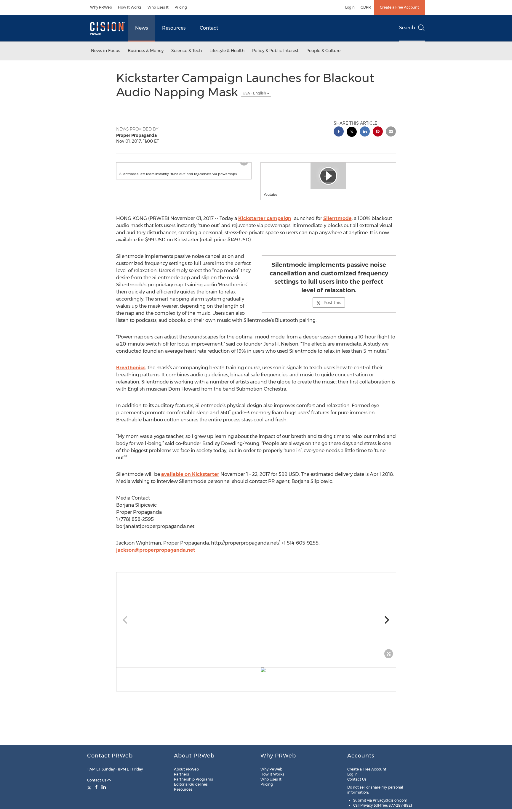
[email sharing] (391, 132)
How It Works (130, 7)
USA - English (255, 93)
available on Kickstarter (190, 474)
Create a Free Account (399, 7)
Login (350, 7)
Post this (332, 302)
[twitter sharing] (352, 132)
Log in (352, 774)
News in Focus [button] (105, 50)
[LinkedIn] (104, 787)
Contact (209, 28)
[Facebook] (96, 787)
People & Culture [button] (323, 50)
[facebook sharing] (339, 132)
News (141, 28)
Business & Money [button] (146, 50)
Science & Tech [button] (186, 50)
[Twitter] (90, 787)
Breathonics (130, 367)
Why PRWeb (101, 7)
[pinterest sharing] (378, 132)
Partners (181, 774)
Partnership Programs (193, 779)
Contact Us (97, 780)
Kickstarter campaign (264, 218)
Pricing (181, 7)
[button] (184, 168)
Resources (173, 28)
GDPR (366, 7)
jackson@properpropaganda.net (155, 550)
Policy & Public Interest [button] (275, 50)
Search (407, 28)
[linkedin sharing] (365, 132)
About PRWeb (186, 769)
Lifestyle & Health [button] (226, 50)
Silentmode (337, 218)
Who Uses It (158, 7)
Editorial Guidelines (191, 784)
